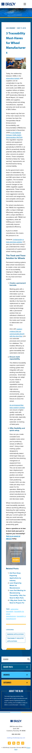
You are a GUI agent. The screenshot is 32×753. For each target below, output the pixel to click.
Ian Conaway (10, 28)
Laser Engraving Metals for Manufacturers (15, 585)
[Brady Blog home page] (8, 4)
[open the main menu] (24, 4)
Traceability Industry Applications (15, 639)
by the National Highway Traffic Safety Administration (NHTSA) (14, 134)
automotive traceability (12, 610)
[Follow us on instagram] (22, 743)
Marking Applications (15, 634)
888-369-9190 (16, 734)
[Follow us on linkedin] (18, 743)
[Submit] (29, 659)
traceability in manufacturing (16, 617)
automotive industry (13, 78)
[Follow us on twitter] (13, 743)
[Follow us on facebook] (9, 743)
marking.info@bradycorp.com (16, 738)
